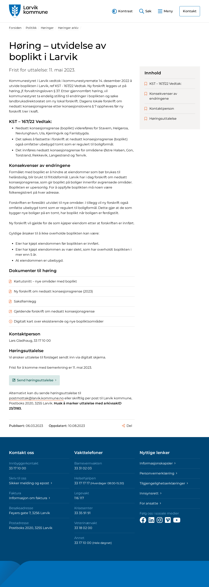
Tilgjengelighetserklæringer (163, 483)
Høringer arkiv (68, 28)
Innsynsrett (149, 493)
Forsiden (15, 28)
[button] (122, 11)
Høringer (47, 28)
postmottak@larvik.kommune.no (36, 398)
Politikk (31, 28)
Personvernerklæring (157, 473)
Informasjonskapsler (156, 463)
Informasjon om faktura (28, 498)
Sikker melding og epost (29, 483)
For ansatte (149, 503)
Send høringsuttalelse (35, 380)
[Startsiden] (28, 11)
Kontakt (190, 11)
